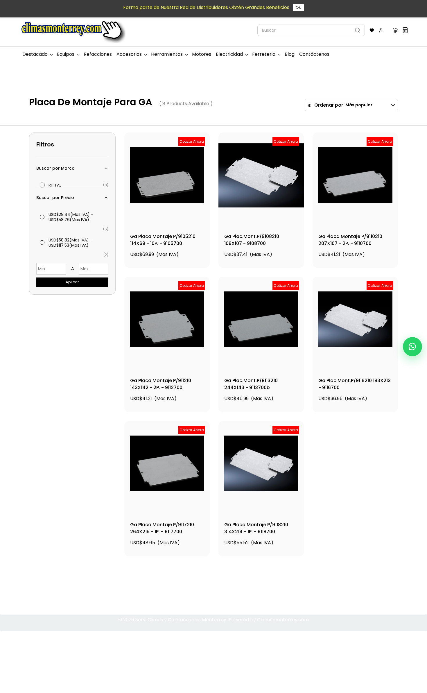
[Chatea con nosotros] (412, 346)
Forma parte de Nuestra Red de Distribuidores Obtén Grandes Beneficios (206, 7)
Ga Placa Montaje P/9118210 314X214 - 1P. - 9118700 (256, 528)
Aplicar (72, 282)
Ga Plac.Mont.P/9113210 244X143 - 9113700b (251, 384)
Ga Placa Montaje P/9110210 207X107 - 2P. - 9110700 (350, 240)
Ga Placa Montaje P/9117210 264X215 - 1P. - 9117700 (162, 528)
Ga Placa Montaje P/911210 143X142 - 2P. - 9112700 (160, 384)
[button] (371, 30)
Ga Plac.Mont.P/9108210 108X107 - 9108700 (251, 240)
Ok (298, 7)
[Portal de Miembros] (381, 30)
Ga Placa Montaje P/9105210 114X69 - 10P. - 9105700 (162, 240)
